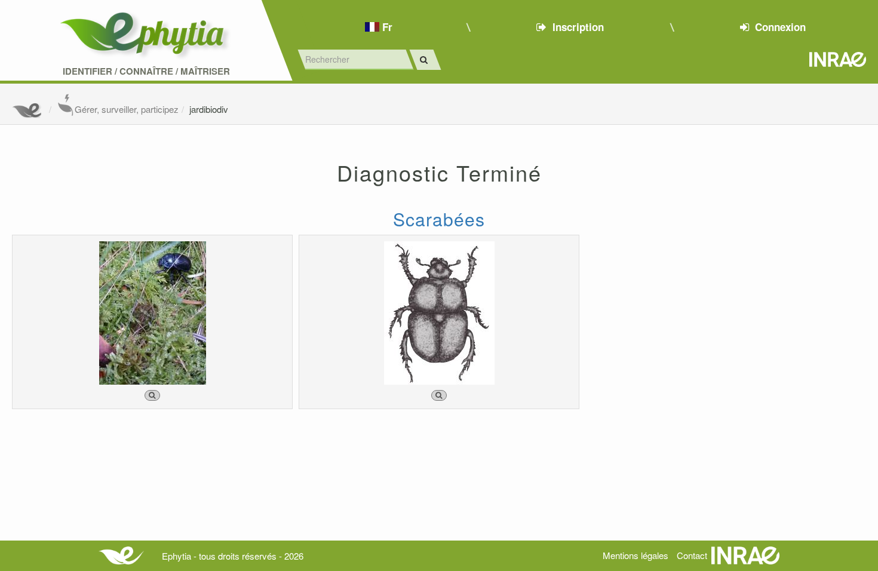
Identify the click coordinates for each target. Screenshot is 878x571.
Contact (692, 555)
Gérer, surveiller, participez (127, 109)
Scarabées (439, 219)
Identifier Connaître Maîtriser (146, 71)
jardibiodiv (208, 109)
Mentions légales (635, 555)
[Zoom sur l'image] (152, 395)
